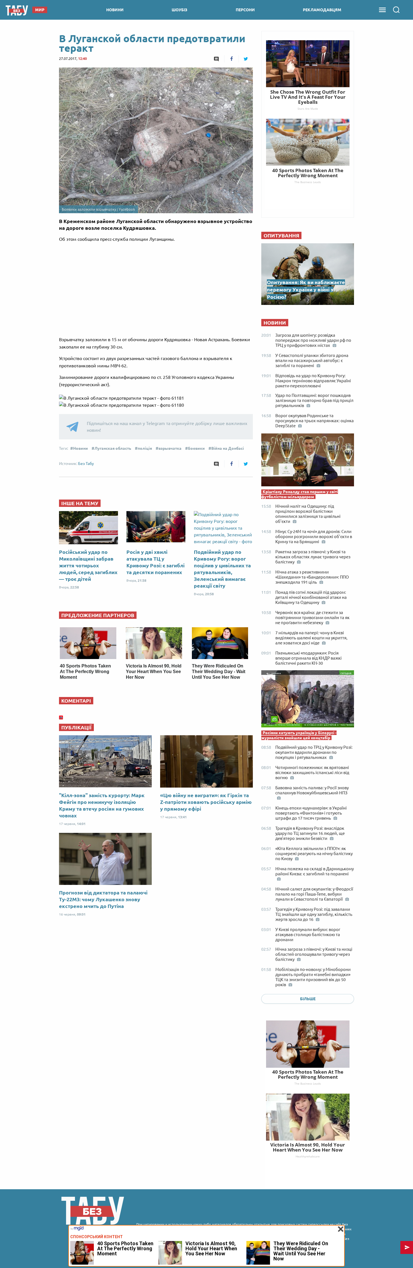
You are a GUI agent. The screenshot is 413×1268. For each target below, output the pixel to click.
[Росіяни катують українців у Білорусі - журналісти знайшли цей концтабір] (307, 700)
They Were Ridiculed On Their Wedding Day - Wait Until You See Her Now (218, 672)
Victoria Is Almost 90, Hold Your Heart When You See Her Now (153, 672)
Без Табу (86, 463)
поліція (145, 448)
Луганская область (112, 448)
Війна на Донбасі (227, 448)
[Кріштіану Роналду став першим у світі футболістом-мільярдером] (307, 461)
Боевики (196, 448)
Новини (80, 448)
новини (115, 10)
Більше (308, 999)
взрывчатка (169, 448)
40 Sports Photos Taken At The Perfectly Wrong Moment (85, 672)
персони (245, 10)
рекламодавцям (322, 10)
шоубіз (179, 10)
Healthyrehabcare (308, 1156)
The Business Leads (307, 1083)
